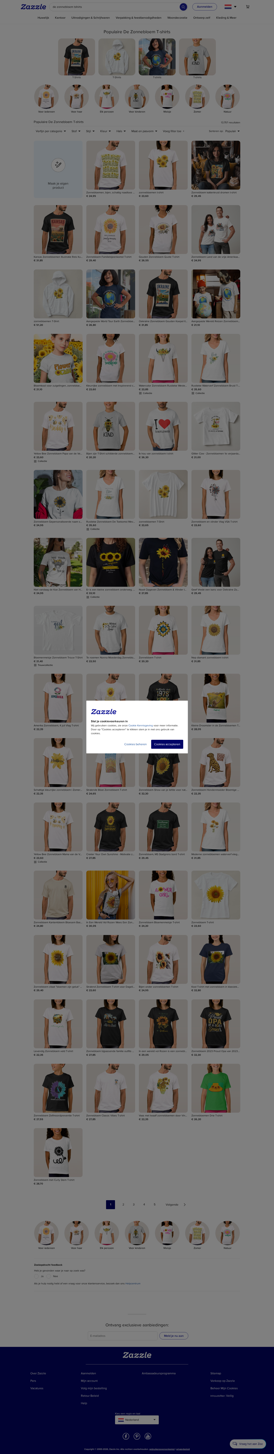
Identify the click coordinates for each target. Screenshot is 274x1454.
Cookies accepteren (167, 744)
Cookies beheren (135, 744)
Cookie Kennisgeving (140, 725)
